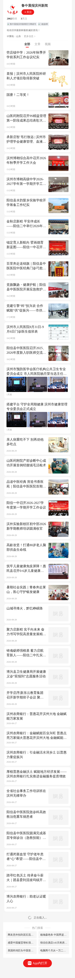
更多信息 (28, 36)
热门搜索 (37, 927)
